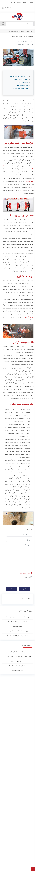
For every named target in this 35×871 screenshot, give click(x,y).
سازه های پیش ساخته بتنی (17, 661)
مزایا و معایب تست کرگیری (20, 88)
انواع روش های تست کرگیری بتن (18, 76)
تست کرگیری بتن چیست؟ (21, 79)
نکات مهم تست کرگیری (21, 85)
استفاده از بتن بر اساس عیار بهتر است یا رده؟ (17, 636)
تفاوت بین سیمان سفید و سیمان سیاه (17, 622)
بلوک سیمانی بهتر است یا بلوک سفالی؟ (17, 666)
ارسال (24, 589)
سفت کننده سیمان (17, 626)
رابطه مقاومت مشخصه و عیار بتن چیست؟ (17, 617)
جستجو (3, 24)
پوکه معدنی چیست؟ (17, 670)
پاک (11, 589)
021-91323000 (9, 8)
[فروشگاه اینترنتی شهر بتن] (17, 16)
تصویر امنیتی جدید (25, 573)
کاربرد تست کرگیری (23, 82)
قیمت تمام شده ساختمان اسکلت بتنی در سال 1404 (17, 656)
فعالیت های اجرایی (29, 181)
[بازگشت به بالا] (33, 869)
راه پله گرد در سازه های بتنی (17, 652)
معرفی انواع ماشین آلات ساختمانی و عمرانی (17, 631)
